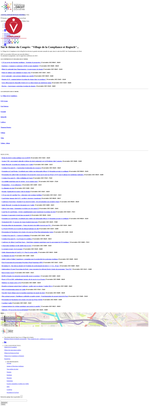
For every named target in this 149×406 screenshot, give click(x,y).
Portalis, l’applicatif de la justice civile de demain (16, 191)
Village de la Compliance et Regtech (14, 356)
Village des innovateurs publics (12, 350)
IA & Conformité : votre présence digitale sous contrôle (18, 76)
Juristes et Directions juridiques (15, 366)
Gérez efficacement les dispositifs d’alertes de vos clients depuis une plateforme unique (27, 83)
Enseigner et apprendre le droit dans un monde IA (16, 215)
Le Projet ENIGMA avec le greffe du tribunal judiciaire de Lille (20, 228)
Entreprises (10, 381)
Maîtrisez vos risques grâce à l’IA (11, 282)
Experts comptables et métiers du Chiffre (18, 384)
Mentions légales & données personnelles (15, 339)
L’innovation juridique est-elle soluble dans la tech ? (17, 245)
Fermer (3, 404)
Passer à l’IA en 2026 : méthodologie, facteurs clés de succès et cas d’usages (23, 279)
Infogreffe (3, 117)
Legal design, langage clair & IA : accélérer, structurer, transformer (21, 198)
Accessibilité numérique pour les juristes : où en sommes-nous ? (20, 181)
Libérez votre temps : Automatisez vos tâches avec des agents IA (20, 208)
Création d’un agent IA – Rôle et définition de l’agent (17, 178)
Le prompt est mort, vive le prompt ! (12, 249)
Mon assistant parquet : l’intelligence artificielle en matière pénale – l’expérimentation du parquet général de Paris (35, 296)
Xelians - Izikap (5, 143)
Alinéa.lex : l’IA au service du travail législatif (15, 310)
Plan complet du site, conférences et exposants (40, 339)
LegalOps (9, 389)
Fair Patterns (4, 106)
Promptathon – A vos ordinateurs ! (12, 185)
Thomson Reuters (6, 127)
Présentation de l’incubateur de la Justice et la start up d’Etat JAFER (22, 299)
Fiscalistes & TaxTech (13, 392)
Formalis (3, 111)
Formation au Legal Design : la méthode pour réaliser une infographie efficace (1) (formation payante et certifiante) (35, 218)
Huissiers (9, 378)
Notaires (9, 372)
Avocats (9, 363)
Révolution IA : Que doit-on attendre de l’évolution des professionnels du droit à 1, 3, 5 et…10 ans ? (31, 266)
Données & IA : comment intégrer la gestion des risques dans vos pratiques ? (24, 79)
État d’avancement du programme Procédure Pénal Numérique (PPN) (22, 262)
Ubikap (3, 132)
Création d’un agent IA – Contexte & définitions (16, 235)
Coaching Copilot (7, 303)
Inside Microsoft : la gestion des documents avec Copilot (18, 205)
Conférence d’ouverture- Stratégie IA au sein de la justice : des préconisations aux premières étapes (30, 201)
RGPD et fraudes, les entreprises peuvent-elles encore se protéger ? (21, 276)
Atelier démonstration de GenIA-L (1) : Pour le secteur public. (20, 252)
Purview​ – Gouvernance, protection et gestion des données (19, 86)
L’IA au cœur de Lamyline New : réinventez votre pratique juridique (22, 195)
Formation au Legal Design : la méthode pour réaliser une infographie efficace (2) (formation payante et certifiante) (35, 171)
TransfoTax (7, 359)
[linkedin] (5, 45)
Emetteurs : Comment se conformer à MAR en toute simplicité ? (20, 66)
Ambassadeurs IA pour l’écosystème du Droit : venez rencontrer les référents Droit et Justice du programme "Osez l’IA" (37, 269)
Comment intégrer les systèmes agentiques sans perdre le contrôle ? (21, 306)
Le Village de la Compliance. (9, 96)
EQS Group (4, 101)
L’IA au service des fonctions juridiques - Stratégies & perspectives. (21, 62)
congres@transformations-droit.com (15, 321)
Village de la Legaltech (10, 347)
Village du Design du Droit (11, 353)
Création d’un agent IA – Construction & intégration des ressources (21, 168)
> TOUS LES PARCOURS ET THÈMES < (13, 14)
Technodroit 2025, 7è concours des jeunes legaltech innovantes (20, 222)
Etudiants (9, 375)
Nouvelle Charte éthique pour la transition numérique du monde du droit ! (23, 293)
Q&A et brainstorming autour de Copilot (14, 289)
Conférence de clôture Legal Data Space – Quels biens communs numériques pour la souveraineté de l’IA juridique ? (36, 242)
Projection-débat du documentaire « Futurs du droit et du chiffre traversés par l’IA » (27, 225)
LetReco (3, 122)
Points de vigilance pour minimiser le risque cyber (16, 72)
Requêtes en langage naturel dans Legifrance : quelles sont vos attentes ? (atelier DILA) (27, 286)
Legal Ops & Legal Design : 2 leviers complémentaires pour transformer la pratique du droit (29, 212)
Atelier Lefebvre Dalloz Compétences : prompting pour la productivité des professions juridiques (30, 259)
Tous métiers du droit (12, 369)
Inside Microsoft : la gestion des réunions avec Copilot (17, 164)
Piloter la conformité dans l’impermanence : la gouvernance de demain (22, 69)
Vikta (2, 138)
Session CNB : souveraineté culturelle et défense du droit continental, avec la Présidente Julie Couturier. (32, 161)
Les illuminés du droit (8, 188)
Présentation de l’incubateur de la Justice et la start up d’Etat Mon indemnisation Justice (27, 232)
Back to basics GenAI (8, 272)
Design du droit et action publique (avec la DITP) (16, 158)
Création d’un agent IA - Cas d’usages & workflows (17, 239)
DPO (8, 386)
